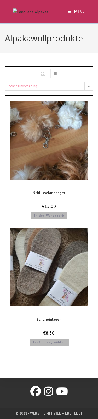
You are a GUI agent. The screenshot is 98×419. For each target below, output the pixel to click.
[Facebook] (35, 391)
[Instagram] (48, 391)
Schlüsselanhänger (49, 192)
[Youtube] (62, 391)
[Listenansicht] (54, 73)
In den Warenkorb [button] (49, 215)
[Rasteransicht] (43, 73)
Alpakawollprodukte (49, 186)
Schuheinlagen (49, 319)
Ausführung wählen (49, 342)
